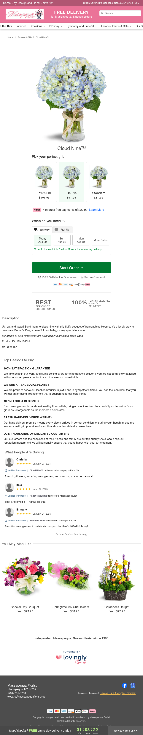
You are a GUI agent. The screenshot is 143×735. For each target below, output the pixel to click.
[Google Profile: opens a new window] (133, 685)
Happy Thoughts (38, 495)
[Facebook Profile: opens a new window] (124, 685)
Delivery (45, 230)
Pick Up (65, 229)
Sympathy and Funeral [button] (81, 26)
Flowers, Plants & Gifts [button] (115, 26)
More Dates (100, 240)
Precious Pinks (38, 520)
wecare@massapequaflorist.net (26, 696)
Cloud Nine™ (36, 470)
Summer (21, 26)
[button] (133, 719)
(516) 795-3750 (16, 693)
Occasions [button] (36, 26)
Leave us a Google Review (118, 693)
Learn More (96, 209)
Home (10, 37)
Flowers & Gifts (25, 37)
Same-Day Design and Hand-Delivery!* (28, 3)
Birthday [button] (54, 26)
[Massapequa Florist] (25, 14)
